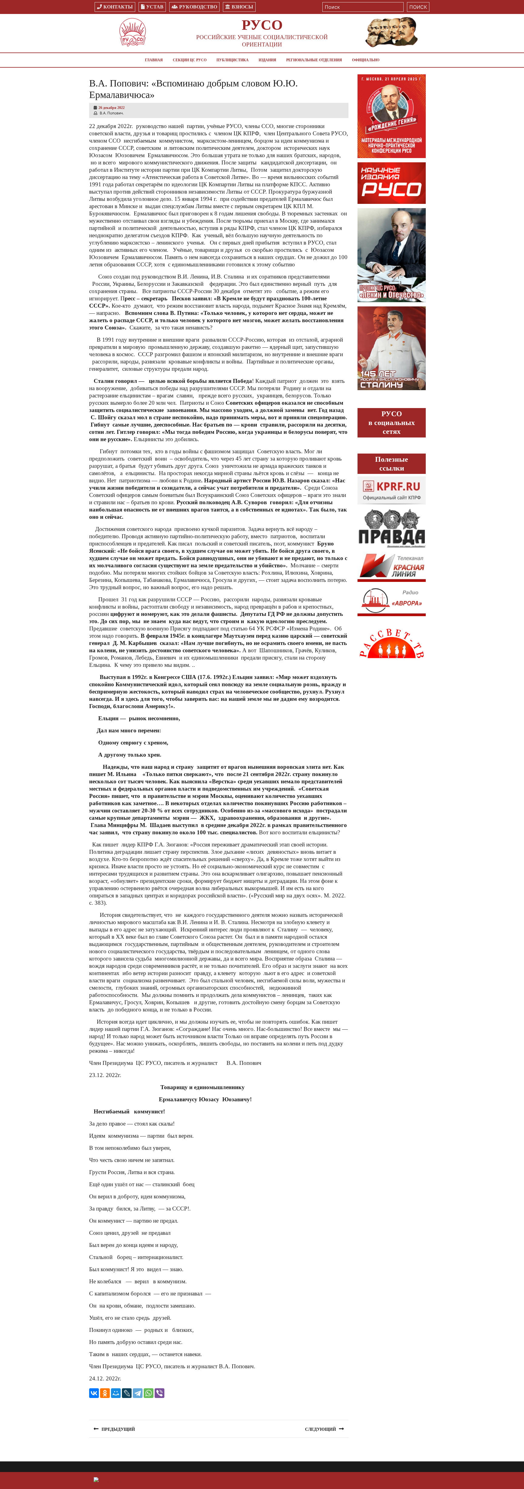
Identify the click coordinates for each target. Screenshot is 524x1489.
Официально (365, 60)
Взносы (242, 6)
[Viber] (159, 1393)
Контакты (118, 6)
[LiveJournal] (127, 1393)
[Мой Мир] (116, 1393)
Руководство (198, 6)
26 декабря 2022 (112, 108)
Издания (267, 60)
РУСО (262, 25)
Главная (154, 60)
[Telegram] (138, 1393)
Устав (154, 6)
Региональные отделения (314, 60)
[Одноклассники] (105, 1393)
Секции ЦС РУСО (190, 60)
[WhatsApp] (148, 1393)
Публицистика (233, 60)
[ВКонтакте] (94, 1393)
